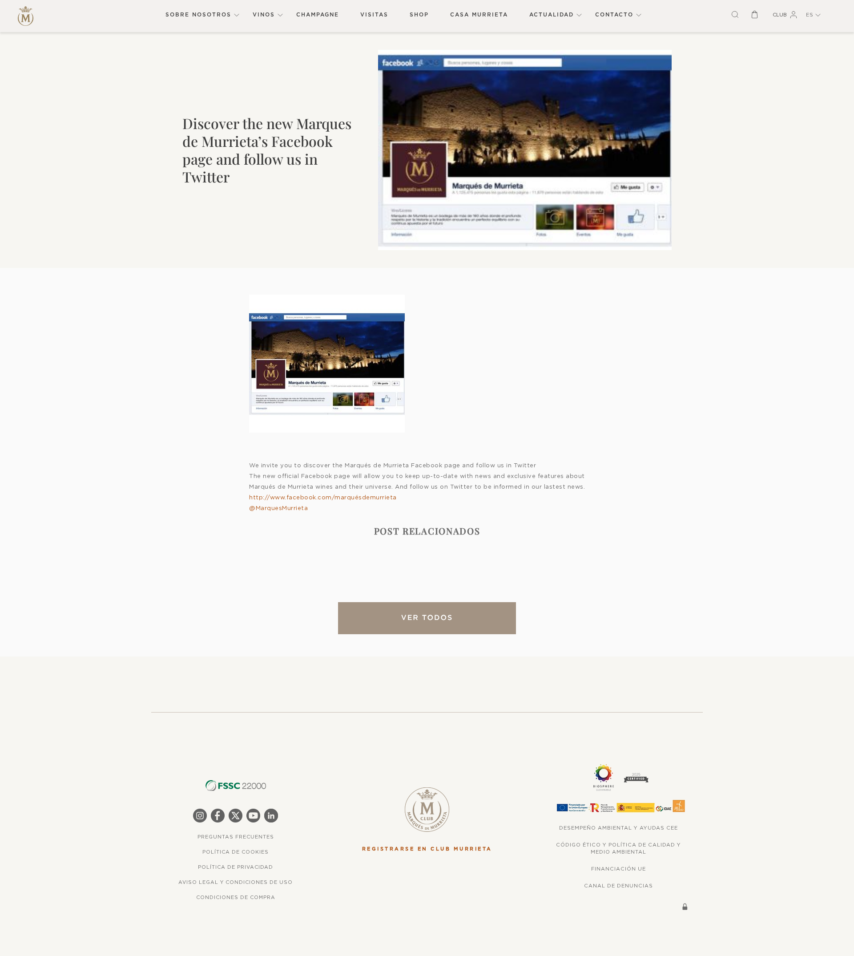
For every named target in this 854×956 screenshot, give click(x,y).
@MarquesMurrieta (278, 508)
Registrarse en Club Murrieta (427, 849)
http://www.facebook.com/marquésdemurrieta (323, 497)
